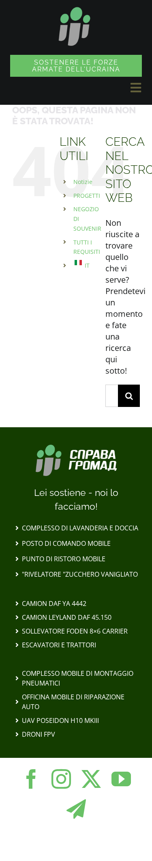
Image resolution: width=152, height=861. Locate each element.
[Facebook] (31, 779)
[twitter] (91, 779)
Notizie (82, 182)
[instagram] (61, 779)
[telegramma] (76, 809)
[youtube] (121, 779)
